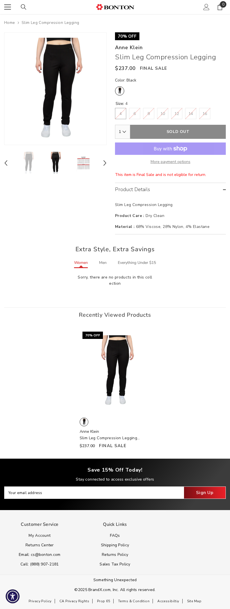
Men (103, 262)
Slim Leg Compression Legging (108, 438)
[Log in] (206, 7)
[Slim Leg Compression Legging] (115, 371)
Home (9, 22)
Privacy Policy (40, 601)
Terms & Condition (134, 601)
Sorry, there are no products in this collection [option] (115, 280)
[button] (6, 163)
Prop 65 (103, 601)
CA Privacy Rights (74, 601)
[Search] (23, 7)
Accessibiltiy (168, 601)
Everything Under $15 (137, 262)
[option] (55, 89)
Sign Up (204, 493)
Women (81, 262)
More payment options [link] (170, 161)
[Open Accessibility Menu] (13, 596)
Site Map (194, 601)
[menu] (7, 7)
